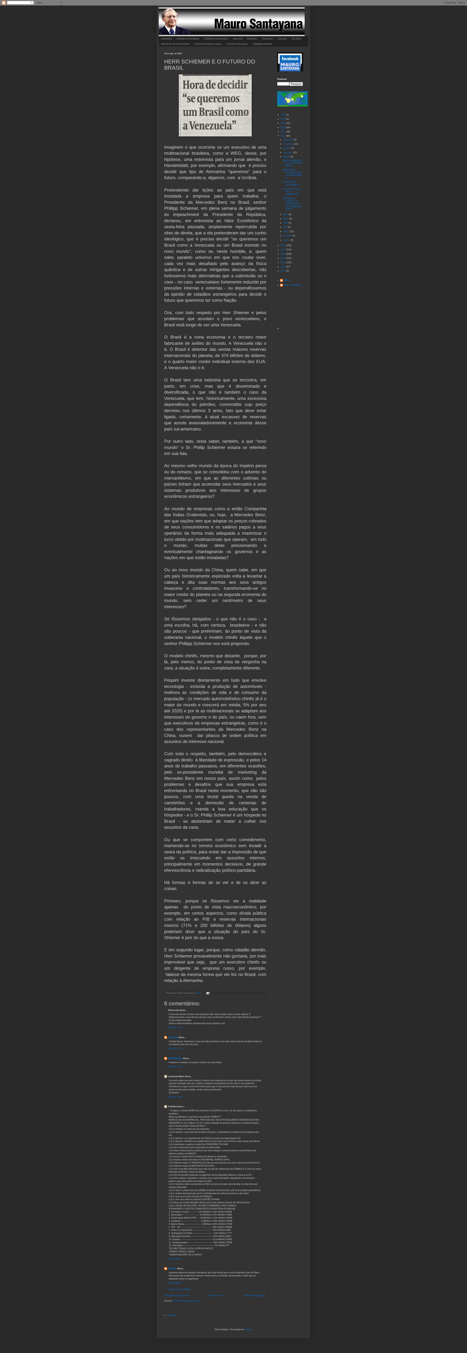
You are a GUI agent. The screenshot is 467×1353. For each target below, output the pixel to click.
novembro (288, 144)
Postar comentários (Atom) (186, 1301)
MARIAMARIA (175, 1058)
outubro (287, 148)
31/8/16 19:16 (175, 1097)
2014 (283, 249)
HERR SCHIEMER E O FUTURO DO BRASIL (293, 163)
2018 (283, 127)
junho (286, 218)
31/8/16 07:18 (175, 1048)
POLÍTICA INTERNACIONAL (208, 44)
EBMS (287, 280)
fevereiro (287, 235)
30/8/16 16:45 (175, 1027)
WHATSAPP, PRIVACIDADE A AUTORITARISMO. (292, 174)
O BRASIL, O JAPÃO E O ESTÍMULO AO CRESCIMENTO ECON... (292, 203)
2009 (283, 271)
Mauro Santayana (292, 285)
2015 (283, 245)
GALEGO (282, 39)
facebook (171, 1315)
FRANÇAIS (267, 39)
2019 (283, 123)
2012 (283, 258)
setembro (288, 152)
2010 (283, 266)
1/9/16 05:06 (175, 1259)
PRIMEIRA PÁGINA (262, 44)
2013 (283, 254)
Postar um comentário (179, 1289)
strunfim (172, 1268)
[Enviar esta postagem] (207, 993)
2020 (283, 119)
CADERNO (166, 39)
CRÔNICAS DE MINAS (188, 39)
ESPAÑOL (252, 39)
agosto (286, 156)
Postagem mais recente (176, 1295)
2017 (283, 131)
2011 (283, 262)
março (286, 231)
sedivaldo (173, 1037)
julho (286, 214)
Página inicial (216, 1295)
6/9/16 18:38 (175, 1283)
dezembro (288, 139)
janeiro (287, 240)
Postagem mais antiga (254, 1295)
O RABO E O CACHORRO (290, 183)
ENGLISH (238, 39)
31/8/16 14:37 (175, 1066)
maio (286, 223)
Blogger (248, 1329)
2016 (283, 136)
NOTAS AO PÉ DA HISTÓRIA (175, 44)
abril (285, 227)
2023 (283, 114)
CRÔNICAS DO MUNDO (216, 39)
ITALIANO (296, 39)
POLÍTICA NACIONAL (237, 44)
